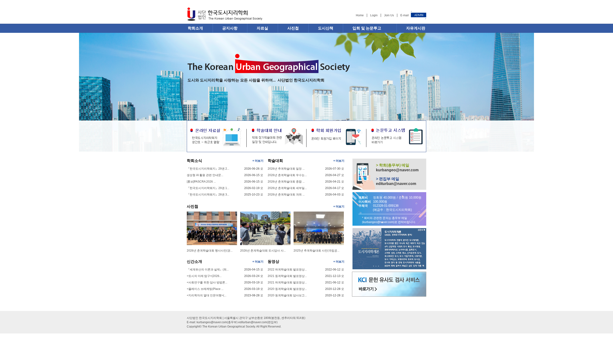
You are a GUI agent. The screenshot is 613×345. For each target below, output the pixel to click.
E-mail (404, 15)
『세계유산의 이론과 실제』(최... (208, 269)
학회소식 (194, 161)
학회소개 (195, 28)
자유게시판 (415, 28)
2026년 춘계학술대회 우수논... (287, 175)
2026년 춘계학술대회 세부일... (287, 188)
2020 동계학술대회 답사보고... (287, 295)
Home (360, 15)
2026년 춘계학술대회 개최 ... (286, 194)
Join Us (389, 15)
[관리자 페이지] (418, 15)
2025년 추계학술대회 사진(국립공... (316, 250)
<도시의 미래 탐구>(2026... (204, 276)
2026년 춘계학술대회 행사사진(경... (210, 250)
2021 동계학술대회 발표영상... (287, 276)
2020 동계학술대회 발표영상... (287, 289)
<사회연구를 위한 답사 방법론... (207, 282)
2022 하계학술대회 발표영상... (287, 269)
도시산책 (325, 28)
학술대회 (275, 161)
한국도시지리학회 (224, 15)
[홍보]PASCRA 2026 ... (201, 181)
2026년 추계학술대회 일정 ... (286, 168)
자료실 (262, 28)
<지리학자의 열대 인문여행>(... (206, 295)
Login (374, 15)
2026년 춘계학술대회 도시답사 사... (263, 250)
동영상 (273, 261)
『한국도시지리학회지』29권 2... (208, 168)
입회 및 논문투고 (366, 28)
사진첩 (293, 28)
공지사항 (230, 28)
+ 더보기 (257, 160)
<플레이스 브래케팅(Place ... (205, 289)
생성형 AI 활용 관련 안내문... (205, 175)
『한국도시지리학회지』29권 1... (208, 188)
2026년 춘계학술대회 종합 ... (286, 181)
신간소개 (194, 261)
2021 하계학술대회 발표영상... (287, 282)
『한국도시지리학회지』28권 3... (208, 194)
